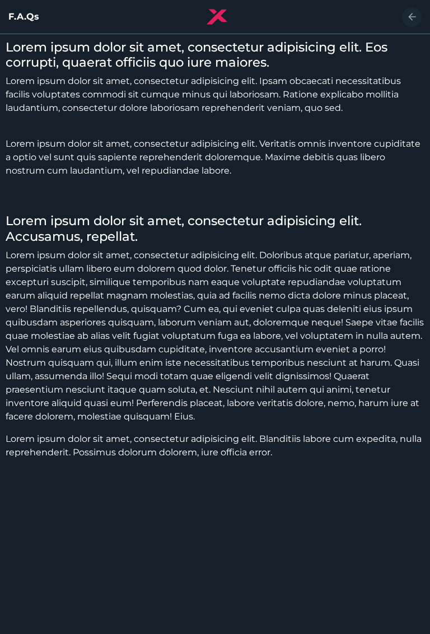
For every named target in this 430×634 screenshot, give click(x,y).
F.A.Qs (23, 16)
